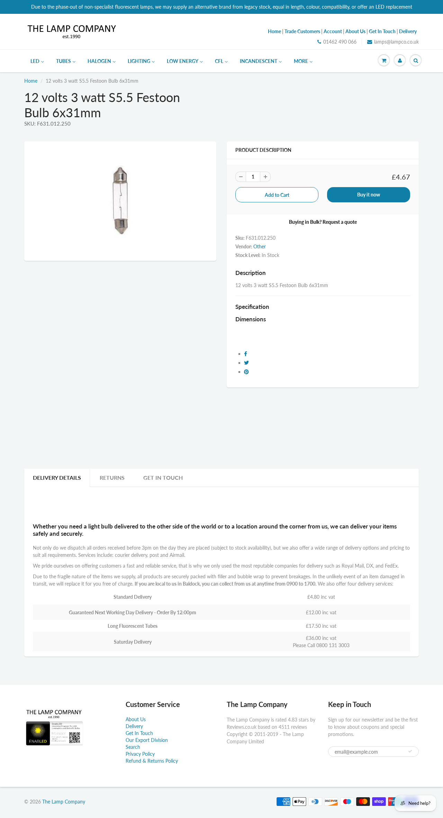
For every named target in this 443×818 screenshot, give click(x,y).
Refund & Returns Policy (152, 761)
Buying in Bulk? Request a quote (323, 222)
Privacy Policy (140, 754)
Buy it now (368, 194)
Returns (112, 477)
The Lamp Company (63, 802)
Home (30, 81)
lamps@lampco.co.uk (396, 42)
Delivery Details (57, 477)
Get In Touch (163, 477)
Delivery (134, 726)
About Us (136, 719)
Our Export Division (147, 740)
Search (133, 747)
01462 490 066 (339, 42)
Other (259, 246)
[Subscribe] (410, 751)
